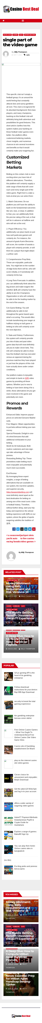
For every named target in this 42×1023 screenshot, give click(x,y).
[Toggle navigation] (22, 20)
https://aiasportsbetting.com (17, 492)
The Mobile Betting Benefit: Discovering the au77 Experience (20, 615)
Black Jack (7, 34)
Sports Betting (30, 34)
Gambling (16, 606)
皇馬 (28, 55)
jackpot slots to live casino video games (27, 538)
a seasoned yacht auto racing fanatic (13, 538)
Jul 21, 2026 (13, 943)
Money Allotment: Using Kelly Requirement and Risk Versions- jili (18, 588)
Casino (15, 34)
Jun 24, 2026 (13, 964)
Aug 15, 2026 (13, 915)
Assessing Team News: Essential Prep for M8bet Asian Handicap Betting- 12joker (20, 978)
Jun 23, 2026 (13, 988)
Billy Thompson (20, 52)
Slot (21, 34)
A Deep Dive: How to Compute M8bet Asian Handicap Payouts (20, 640)
